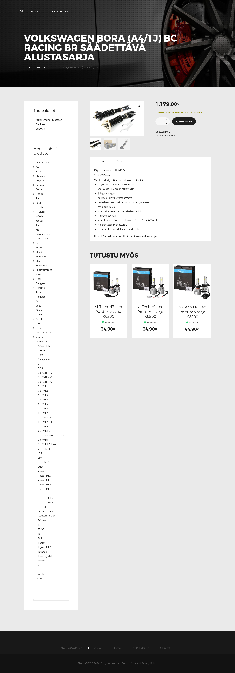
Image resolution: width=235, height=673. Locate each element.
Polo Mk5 (43, 507)
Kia (37, 229)
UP (39, 565)
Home (27, 67)
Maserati (40, 247)
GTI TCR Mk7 (45, 448)
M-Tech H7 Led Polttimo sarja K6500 (108, 311)
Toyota (39, 328)
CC (39, 363)
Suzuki (39, 319)
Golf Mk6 (43, 408)
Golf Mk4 (43, 399)
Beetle (41, 350)
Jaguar (39, 220)
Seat (38, 305)
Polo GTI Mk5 (45, 498)
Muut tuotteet (44, 270)
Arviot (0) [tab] (122, 161)
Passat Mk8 (44, 489)
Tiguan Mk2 (44, 547)
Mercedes (41, 256)
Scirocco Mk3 (45, 511)
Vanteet (40, 128)
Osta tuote (185, 121)
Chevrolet (41, 176)
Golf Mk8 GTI (45, 431)
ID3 (40, 453)
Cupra (39, 189)
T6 (39, 533)
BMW (39, 171)
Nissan (39, 274)
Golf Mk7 (43, 413)
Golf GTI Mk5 (45, 372)
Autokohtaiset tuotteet (49, 120)
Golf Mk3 (43, 395)
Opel (38, 278)
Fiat (38, 198)
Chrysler (40, 180)
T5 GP (41, 529)
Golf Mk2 (43, 390)
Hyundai (40, 211)
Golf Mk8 (43, 426)
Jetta (41, 457)
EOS (40, 368)
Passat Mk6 (44, 480)
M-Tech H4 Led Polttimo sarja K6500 (192, 312)
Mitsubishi (41, 265)
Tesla (38, 323)
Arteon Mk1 (44, 346)
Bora (167, 131)
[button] (139, 106)
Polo (40, 493)
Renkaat (40, 124)
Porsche (40, 287)
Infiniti (39, 216)
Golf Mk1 (42, 386)
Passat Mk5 (44, 475)
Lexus (39, 243)
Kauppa (41, 67)
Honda (39, 207)
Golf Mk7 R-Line (47, 422)
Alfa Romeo (42, 162)
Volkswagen (42, 341)
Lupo (41, 466)
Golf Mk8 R (44, 439)
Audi (38, 167)
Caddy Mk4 (44, 359)
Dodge (39, 193)
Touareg (42, 551)
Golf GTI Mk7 (45, 381)
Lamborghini (43, 234)
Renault (40, 292)
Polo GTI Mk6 (45, 502)
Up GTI (42, 569)
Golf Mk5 (43, 404)
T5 (39, 524)
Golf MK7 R (44, 417)
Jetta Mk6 (43, 462)
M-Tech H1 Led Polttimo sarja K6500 (150, 311)
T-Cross (42, 520)
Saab (38, 301)
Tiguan (41, 542)
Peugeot (41, 283)
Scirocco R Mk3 (46, 516)
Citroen (40, 185)
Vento (41, 574)
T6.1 (40, 538)
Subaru (39, 314)
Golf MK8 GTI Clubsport (51, 435)
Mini (38, 261)
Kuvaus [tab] (103, 161)
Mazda (39, 252)
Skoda (39, 310)
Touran (41, 560)
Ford (38, 202)
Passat (41, 471)
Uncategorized (44, 332)
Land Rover (42, 238)
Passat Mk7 (44, 484)
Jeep (38, 225)
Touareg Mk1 (45, 556)
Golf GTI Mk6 (45, 377)
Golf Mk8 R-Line (47, 444)
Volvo (39, 578)
